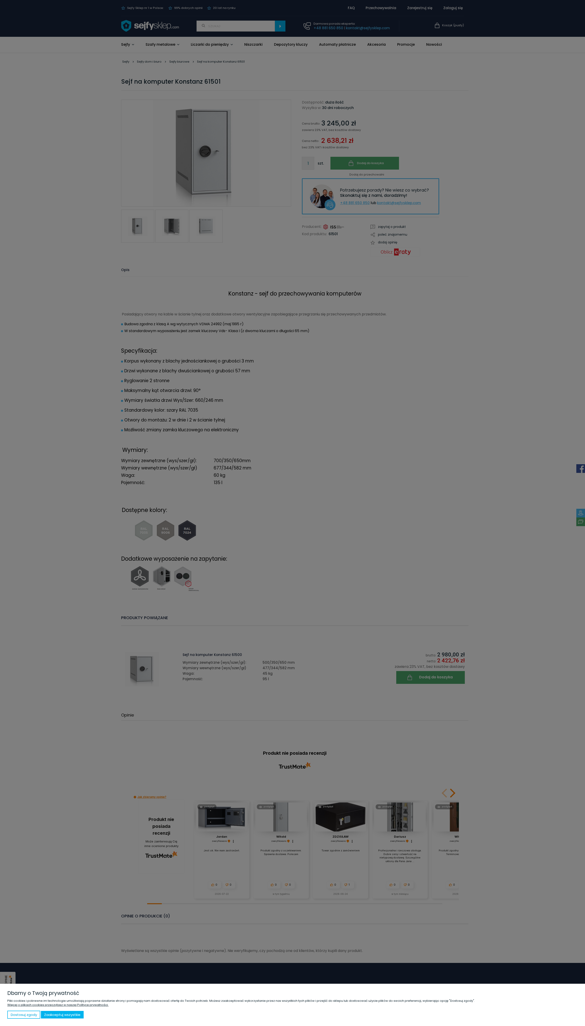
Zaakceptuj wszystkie (62, 1014)
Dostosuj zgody (24, 1014)
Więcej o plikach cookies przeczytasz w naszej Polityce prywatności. (58, 1005)
